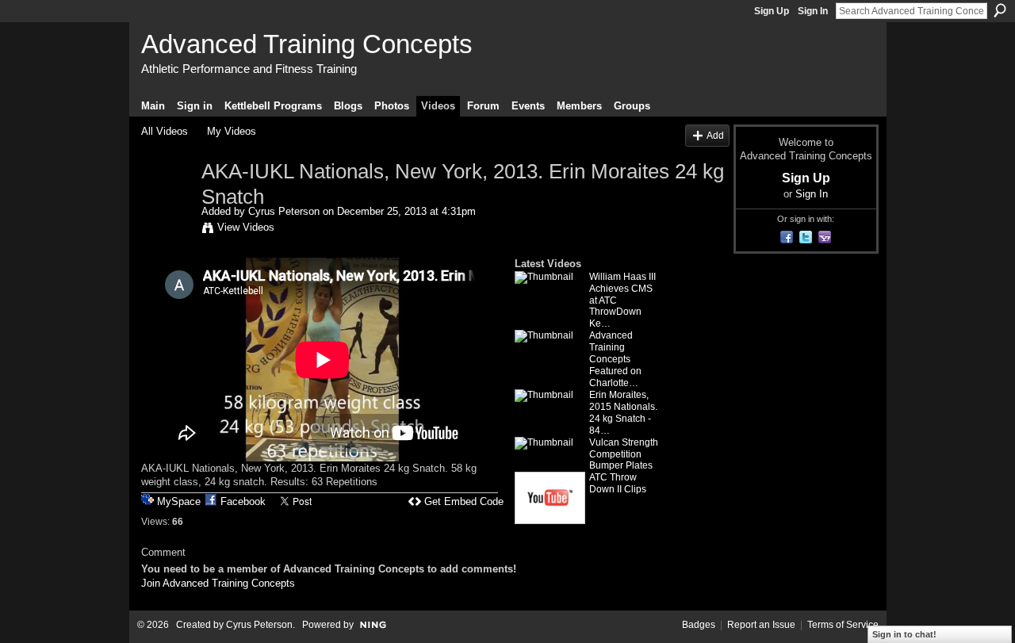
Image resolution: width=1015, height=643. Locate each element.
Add (715, 135)
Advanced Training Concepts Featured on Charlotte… (615, 359)
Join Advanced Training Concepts (218, 583)
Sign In (813, 11)
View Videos (245, 227)
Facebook (243, 501)
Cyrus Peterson (284, 211)
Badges (698, 624)
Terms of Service (843, 624)
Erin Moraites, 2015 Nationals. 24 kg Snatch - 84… (623, 412)
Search (1000, 10)
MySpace (179, 501)
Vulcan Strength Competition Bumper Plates (623, 454)
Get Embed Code (464, 501)
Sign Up (771, 11)
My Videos (231, 131)
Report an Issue (761, 624)
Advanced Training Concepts (307, 44)
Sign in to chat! (904, 634)
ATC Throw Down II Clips (617, 483)
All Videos (164, 131)
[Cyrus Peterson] (170, 205)
